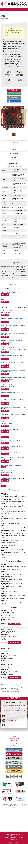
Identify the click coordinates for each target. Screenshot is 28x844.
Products (14, 741)
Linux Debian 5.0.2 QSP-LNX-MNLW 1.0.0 (11, 414)
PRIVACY (16, 805)
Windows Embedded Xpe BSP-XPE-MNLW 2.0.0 (13, 370)
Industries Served (14, 738)
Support (14, 743)
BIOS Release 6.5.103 (6, 440)
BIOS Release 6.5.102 (6, 446)
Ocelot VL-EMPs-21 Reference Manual (10, 298)
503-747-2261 (10, 716)
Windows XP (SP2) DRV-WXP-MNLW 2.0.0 (11, 333)
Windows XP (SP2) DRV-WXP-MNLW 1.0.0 (11, 340)
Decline (17, 842)
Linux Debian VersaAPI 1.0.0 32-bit (10, 399)
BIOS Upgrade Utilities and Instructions (11, 465)
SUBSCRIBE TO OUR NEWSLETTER (15, 725)
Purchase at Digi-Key (15, 623)
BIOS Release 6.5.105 (6, 429)
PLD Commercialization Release (9, 478)
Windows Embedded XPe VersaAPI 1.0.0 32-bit (12, 362)
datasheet (11, 166)
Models (14, 157)
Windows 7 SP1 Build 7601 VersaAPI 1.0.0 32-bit (13, 311)
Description (14, 146)
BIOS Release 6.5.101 (6, 452)
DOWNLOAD (5, 294)
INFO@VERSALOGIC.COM (13, 720)
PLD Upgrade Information (7, 484)
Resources (14, 149)
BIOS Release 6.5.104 (6, 435)
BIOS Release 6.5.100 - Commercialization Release (13, 457)
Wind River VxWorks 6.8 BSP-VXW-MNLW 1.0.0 (12, 422)
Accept (11, 842)
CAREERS (14, 807)
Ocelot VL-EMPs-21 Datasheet (8, 292)
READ (3, 467)
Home (14, 736)
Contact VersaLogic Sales (11, 32)
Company (14, 745)
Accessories (14, 153)
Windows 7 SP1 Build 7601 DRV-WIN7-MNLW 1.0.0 (13, 318)
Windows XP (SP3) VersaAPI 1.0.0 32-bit (11, 325)
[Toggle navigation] (2, 9)
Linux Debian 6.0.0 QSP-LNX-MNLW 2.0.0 (11, 407)
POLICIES (23, 805)
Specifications (14, 142)
